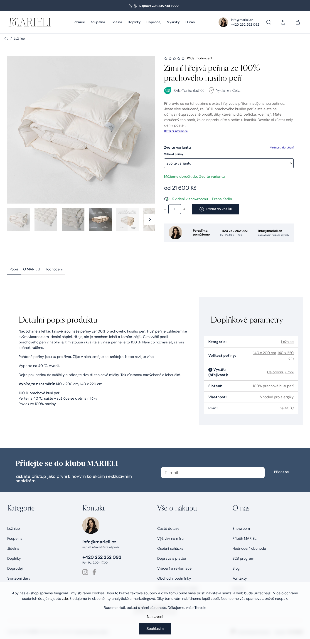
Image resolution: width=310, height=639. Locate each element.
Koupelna (14, 538)
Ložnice (287, 341)
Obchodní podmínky (174, 578)
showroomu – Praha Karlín (210, 199)
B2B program (243, 558)
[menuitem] (79, 22)
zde (65, 598)
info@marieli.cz (242, 20)
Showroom (241, 528)
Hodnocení (54, 269)
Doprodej (15, 568)
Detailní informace (176, 131)
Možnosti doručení (282, 147)
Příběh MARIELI (244, 538)
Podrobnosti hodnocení (199, 58)
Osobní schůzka (170, 548)
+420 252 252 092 (245, 24)
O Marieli (31, 269)
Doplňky (14, 558)
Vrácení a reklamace (174, 568)
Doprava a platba (171, 558)
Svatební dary (18, 578)
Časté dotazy (168, 528)
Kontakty (239, 578)
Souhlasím (155, 629)
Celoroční (275, 372)
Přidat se (281, 471)
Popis (14, 269)
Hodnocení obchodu (249, 548)
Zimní (289, 372)
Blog (236, 568)
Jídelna (13, 548)
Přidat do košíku (219, 209)
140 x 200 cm (264, 352)
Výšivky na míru (170, 538)
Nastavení (155, 617)
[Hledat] (269, 22)
